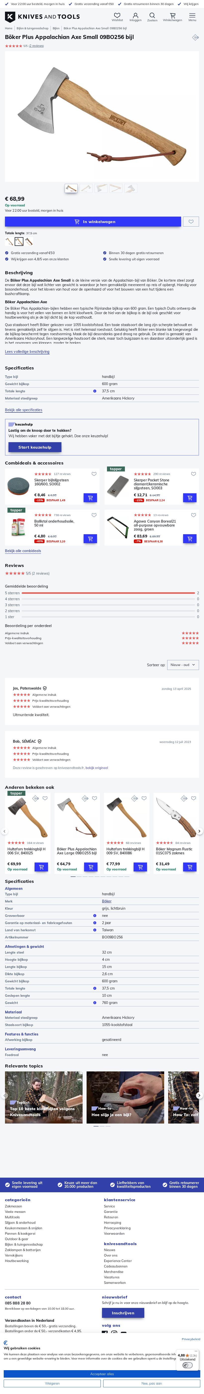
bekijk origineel (97, 768)
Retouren (111, 1217)
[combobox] (183, 665)
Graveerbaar (15, 916)
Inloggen (136, 20)
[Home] (42, 14)
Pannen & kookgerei (20, 1233)
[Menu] (196, 1352)
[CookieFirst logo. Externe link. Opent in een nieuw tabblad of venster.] (5, 1343)
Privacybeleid (191, 1339)
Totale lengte (15, 391)
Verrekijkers (14, 1255)
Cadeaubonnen (116, 1266)
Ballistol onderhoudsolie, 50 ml (54, 523)
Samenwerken (115, 1283)
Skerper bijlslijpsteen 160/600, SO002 (51, 482)
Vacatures (111, 1277)
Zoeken (152, 20)
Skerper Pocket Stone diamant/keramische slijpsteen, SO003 (151, 484)
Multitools (12, 1217)
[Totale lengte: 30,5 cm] (29, 241)
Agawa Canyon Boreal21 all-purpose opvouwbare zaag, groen (155, 525)
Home (8, 28)
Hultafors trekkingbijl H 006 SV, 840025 (26, 851)
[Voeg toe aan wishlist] (191, 222)
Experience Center (118, 1261)
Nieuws (109, 1250)
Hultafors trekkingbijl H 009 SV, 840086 (125, 851)
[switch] (188, 1365)
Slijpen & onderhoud (20, 1223)
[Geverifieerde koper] (44, 688)
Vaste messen (15, 1212)
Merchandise (113, 1272)
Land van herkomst (20, 930)
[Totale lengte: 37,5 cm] (19, 241)
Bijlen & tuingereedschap (32, 28)
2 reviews (36, 46)
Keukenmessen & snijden (23, 1228)
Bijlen (56, 28)
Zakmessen (13, 1206)
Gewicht (11, 1003)
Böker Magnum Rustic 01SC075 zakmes (174, 851)
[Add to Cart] (90, 497)
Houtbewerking (17, 1261)
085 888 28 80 (18, 1303)
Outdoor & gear (16, 1239)
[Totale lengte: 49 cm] (9, 241)
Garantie (111, 1212)
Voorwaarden (114, 1233)
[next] (191, 831)
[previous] (13, 831)
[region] (102, 123)
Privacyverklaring (117, 1228)
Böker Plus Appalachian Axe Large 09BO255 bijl (77, 851)
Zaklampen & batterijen (23, 1250)
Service (109, 1206)
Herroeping (112, 1223)
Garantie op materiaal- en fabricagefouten (38, 923)
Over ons (110, 1255)
